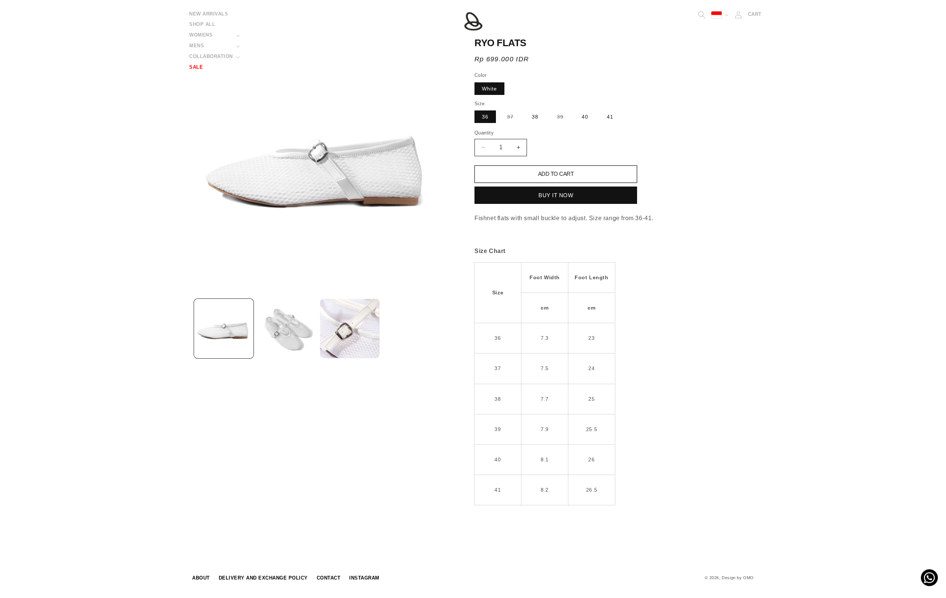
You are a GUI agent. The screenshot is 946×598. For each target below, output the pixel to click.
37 (514, 118)
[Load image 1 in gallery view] (223, 328)
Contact (329, 578)
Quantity (484, 133)
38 (535, 117)
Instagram (364, 578)
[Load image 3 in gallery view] (350, 328)
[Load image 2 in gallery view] (287, 328)
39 (564, 118)
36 (485, 117)
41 (610, 117)
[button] (214, 35)
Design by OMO (738, 577)
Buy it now (555, 195)
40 (585, 117)
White (489, 89)
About (201, 578)
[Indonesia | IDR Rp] (720, 15)
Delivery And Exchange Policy (263, 578)
